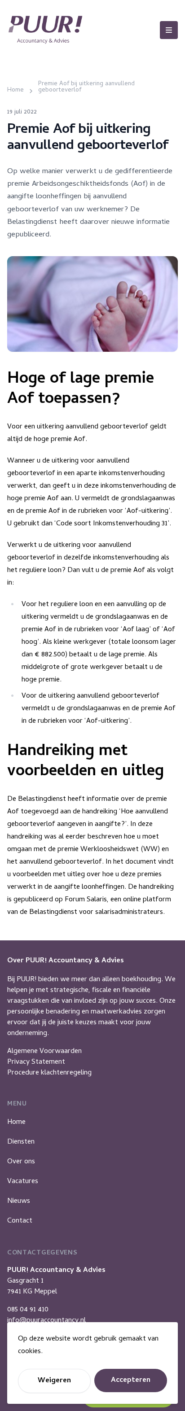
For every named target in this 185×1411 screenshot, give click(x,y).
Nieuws (18, 1201)
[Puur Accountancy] (45, 30)
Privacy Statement (36, 1062)
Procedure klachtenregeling (49, 1073)
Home (16, 1122)
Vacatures (22, 1182)
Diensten (21, 1142)
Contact (19, 1221)
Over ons (21, 1162)
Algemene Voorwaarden (44, 1051)
